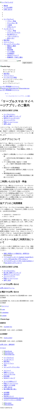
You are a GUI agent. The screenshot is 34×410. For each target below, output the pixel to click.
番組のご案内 (11, 46)
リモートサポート (13, 36)
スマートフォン (9, 42)
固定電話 (6, 40)
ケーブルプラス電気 (10, 77)
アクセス (3, 348)
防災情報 (10, 49)
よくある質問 (8, 7)
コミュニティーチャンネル (14, 79)
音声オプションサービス (12, 118)
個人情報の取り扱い (10, 389)
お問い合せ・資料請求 (7, 344)
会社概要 (6, 392)
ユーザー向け (9, 81)
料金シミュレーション (11, 122)
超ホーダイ (11, 38)
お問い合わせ (8, 9)
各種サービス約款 (9, 385)
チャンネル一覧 (12, 23)
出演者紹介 (11, 53)
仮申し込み (7, 124)
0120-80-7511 (8, 327)
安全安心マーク (9, 396)
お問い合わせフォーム (7, 288)
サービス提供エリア (10, 381)
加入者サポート (12, 34)
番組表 (6, 5)
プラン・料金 (11, 21)
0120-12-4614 (8, 338)
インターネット (9, 28)
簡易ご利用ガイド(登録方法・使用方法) (16, 253)
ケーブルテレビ (9, 19)
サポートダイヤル (9, 374)
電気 (5, 365)
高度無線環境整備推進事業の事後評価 (14, 398)
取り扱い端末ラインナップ (12, 116)
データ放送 (11, 51)
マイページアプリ (9, 120)
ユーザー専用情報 (6, 86)
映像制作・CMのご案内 (15, 57)
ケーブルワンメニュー (12, 83)
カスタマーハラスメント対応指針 (12, 400)
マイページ (15, 86)
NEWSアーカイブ (13, 55)
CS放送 (9, 25)
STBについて (11, 27)
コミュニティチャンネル (12, 44)
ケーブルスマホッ (9, 114)
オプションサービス (13, 32)
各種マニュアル (9, 372)
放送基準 (6, 394)
